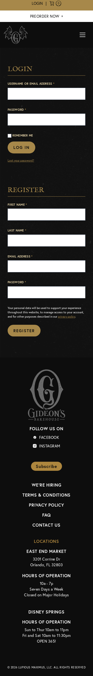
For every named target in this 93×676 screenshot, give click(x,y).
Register (24, 330)
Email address (27, 256)
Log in (21, 147)
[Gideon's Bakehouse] (16, 35)
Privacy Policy (46, 505)
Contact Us (46, 525)
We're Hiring (47, 485)
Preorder (44, 16)
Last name (17, 230)
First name (17, 204)
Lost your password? (21, 160)
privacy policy (66, 316)
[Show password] (81, 294)
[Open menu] (82, 35)
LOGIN (37, 3)
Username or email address (38, 83)
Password (24, 109)
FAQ (46, 515)
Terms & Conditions (46, 495)
